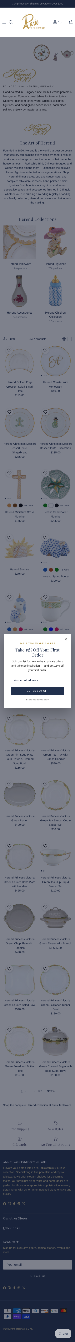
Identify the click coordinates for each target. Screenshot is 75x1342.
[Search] (12, 22)
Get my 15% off (37, 691)
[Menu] (4, 22)
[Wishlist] (60, 22)
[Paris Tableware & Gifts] (33, 22)
